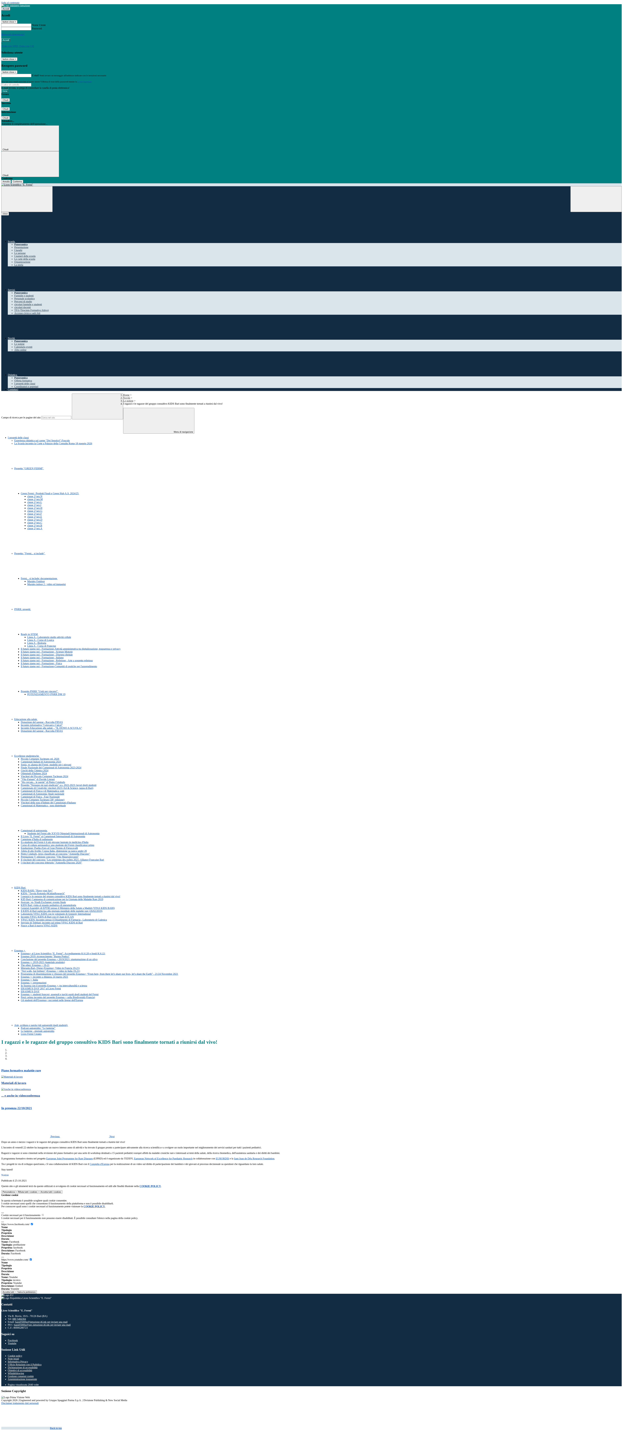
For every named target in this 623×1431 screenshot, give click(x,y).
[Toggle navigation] (27, 199)
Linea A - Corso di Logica (40, 640)
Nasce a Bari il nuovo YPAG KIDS (39, 925)
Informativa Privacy (18, 1361)
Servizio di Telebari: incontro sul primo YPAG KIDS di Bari (52, 922)
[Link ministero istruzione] (15, 5)
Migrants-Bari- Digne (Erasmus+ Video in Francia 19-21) (50, 968)
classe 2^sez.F (34, 513)
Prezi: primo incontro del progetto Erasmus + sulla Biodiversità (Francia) (58, 997)
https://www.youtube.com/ (15, 1259)
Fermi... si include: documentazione (39, 578)
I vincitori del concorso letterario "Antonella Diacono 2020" (51, 862)
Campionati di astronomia (34, 830)
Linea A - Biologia (36, 643)
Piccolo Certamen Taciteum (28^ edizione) (42, 799)
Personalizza (9, 1192)
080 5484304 (19, 1319)
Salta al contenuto (10, 2)
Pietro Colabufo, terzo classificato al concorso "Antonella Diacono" (55, 854)
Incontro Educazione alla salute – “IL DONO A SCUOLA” (51, 728)
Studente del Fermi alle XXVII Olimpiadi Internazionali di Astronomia (63, 833)
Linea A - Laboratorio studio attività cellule (49, 637)
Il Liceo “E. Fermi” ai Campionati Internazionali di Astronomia (53, 836)
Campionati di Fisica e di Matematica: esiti (42, 791)
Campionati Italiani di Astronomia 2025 (41, 761)
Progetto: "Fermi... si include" (29, 553)
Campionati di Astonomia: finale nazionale (42, 793)
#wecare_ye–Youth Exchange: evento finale (43, 902)
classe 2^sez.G (34, 511)
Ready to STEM (29, 634)
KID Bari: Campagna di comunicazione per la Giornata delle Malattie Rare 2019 (62, 899)
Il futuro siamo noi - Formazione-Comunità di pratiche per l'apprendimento (59, 666)
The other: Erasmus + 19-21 (35, 965)
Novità (126, 397)
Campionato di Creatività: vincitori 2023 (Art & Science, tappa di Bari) (57, 788)
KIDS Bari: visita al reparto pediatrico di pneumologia (48, 905)
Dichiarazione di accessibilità (22, 1367)
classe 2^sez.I (34, 505)
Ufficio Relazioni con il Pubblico (25, 1364)
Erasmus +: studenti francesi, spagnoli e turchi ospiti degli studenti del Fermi (59, 994)
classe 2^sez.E (34, 516)
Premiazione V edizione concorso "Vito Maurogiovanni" (50, 856)
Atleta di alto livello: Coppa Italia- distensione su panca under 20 (54, 851)
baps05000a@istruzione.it (41, 1322)
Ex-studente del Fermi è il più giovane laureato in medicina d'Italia (54, 842)
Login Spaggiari (84, 81)
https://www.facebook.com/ (15, 1224)
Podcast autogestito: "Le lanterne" (38, 1028)
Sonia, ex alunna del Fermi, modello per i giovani (46, 764)
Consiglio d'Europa (100, 1164)
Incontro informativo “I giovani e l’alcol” (42, 725)
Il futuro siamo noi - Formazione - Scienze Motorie (47, 651)
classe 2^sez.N (34, 496)
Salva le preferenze (26, 1292)
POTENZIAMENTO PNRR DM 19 (46, 694)
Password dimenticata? (13, 34)
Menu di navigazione (183, 432)
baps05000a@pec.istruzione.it (42, 1324)
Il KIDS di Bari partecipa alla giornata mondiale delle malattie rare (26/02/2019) (61, 911)
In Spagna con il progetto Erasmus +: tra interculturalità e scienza (54, 985)
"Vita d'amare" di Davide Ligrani (38, 779)
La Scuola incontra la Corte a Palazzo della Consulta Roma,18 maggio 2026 (53, 443)
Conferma (17, 181)
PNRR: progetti (22, 609)
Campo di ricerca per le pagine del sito (21, 417)
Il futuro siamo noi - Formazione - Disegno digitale (47, 654)
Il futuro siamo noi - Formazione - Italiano (42, 657)
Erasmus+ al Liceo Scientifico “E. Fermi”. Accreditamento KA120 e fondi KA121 (63, 953)
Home (126, 395)
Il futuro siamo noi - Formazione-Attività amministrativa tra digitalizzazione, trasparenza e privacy (71, 648)
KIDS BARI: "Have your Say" (37, 890)
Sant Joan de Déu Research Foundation (254, 1158)
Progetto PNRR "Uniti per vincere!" (40, 691)
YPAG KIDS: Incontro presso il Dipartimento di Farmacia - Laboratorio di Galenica (64, 919)
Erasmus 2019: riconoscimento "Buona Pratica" (45, 956)
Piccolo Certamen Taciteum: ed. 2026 (40, 758)
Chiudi (5, 100)
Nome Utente (39, 25)
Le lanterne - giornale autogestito (37, 1031)
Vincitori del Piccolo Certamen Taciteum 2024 (44, 776)
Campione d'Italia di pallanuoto (37, 839)
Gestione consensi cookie (21, 1376)
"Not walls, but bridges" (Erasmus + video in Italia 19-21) (50, 971)
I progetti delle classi (18, 437)
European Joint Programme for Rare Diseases (69, 1158)
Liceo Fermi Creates (31, 1034)
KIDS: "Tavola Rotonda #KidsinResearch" (43, 893)
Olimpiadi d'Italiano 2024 (34, 773)
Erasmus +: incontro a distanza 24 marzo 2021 (44, 976)
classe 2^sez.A (34, 528)
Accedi (6, 9)
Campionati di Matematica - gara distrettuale (43, 805)
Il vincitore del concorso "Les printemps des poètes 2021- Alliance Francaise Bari (62, 859)
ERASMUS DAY (30, 991)
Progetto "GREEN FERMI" (29, 468)
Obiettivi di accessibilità (20, 1370)
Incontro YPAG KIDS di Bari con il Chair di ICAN (47, 916)
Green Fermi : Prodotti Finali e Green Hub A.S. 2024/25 (50, 493)
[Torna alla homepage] (311, 184)
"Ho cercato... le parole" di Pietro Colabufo (43, 782)
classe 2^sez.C (34, 522)
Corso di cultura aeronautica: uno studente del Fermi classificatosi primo (57, 845)
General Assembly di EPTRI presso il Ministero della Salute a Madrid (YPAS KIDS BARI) (68, 908)
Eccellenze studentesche (27, 756)
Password (37, 28)
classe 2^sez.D (34, 519)
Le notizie (128, 400)
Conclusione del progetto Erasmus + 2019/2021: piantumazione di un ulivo (59, 959)
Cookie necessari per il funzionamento (21, 1215)
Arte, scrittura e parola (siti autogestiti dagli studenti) (41, 1025)
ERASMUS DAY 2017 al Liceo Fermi (41, 988)
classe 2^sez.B (34, 525)
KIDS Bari (20, 887)
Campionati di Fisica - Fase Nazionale (40, 796)
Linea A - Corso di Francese (41, 646)
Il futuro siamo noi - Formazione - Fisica (41, 663)
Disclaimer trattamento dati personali (20, 1403)
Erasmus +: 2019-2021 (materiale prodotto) (43, 962)
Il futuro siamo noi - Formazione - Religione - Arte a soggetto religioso (57, 660)
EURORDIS (222, 1158)
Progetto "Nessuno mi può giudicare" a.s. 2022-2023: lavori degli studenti (58, 785)
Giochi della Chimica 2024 (34, 770)
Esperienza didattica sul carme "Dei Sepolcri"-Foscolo (42, 440)
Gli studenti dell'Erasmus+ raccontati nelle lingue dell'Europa (52, 1000)
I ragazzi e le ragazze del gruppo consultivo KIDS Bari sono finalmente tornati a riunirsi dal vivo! (70, 896)
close (5, 214)
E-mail (35, 75)
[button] (30, 1136)
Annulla (6, 181)
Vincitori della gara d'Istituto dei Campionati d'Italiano (48, 802)
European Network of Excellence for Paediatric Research (163, 1158)
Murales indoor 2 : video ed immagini (46, 584)
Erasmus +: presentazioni (33, 982)
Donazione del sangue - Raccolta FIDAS (42, 722)
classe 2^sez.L (34, 502)
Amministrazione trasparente (22, 1379)
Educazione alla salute (26, 719)
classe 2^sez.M (35, 499)
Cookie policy (15, 1355)
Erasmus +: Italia (29, 979)
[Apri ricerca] (596, 199)
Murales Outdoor (36, 581)
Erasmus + (20, 950)
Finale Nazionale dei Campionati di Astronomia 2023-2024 (51, 767)
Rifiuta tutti (27, 1192)
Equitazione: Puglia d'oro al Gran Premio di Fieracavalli (49, 848)
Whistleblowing (16, 1373)
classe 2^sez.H (34, 508)
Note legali (13, 1358)
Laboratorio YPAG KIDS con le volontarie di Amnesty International (56, 914)
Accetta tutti (51, 1192)
